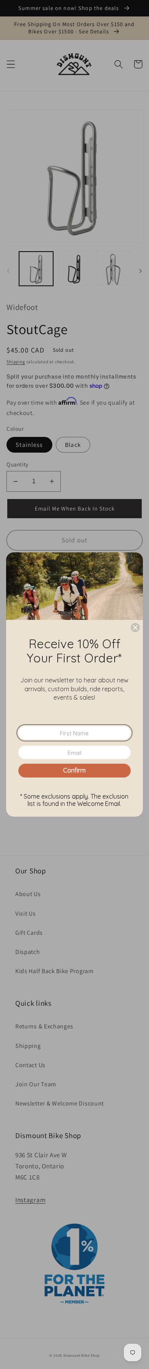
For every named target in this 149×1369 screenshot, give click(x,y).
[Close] (135, 627)
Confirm (74, 770)
